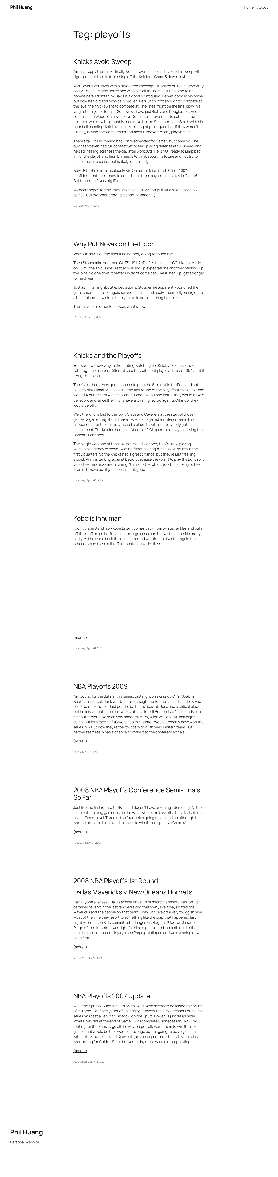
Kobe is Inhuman (97, 518)
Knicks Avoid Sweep (102, 61)
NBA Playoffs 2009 (100, 686)
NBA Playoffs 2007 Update (111, 995)
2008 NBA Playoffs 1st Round (115, 880)
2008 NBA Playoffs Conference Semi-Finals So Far (136, 793)
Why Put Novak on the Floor (113, 243)
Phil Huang (21, 7)
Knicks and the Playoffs (107, 355)
